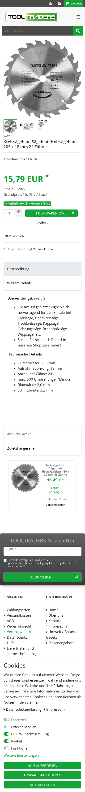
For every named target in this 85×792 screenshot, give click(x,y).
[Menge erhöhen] (18, 211)
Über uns (55, 615)
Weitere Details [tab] (19, 283)
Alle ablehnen (42, 785)
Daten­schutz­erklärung (24, 709)
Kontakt (54, 620)
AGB (10, 620)
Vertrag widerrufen (22, 631)
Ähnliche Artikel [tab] (19, 434)
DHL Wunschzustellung (30, 734)
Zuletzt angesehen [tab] (22, 448)
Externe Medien (23, 726)
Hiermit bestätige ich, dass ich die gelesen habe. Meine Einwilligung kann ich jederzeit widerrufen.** (42, 563)
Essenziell (19, 719)
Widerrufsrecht (18, 626)
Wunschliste (16, 236)
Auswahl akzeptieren (42, 775)
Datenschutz (16, 637)
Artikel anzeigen (55, 490)
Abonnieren (41, 577)
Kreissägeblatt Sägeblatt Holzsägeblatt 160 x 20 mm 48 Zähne (55, 470)
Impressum (55, 709)
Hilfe (10, 642)
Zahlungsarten (18, 609)
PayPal (16, 741)
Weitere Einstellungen (21, 755)
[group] (25, 478)
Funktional (19, 748)
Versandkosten (43, 249)
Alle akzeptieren (42, 765)
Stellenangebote (61, 642)
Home (53, 609)
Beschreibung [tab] (18, 268)
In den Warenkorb (50, 213)
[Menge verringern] (18, 215)
